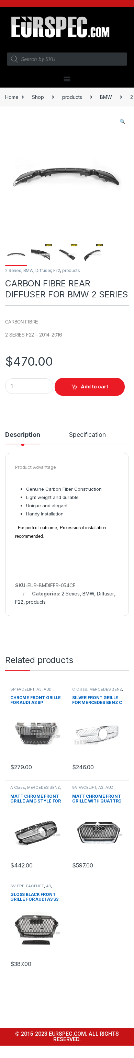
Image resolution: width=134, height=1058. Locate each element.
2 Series (13, 270)
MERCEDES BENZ (105, 689)
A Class (17, 787)
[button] (67, 78)
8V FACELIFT (84, 787)
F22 (56, 270)
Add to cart (94, 386)
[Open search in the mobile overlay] (67, 59)
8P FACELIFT (22, 689)
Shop (38, 97)
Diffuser (43, 270)
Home (11, 97)
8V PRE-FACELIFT (27, 886)
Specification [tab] (87, 435)
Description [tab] (22, 435)
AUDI (48, 689)
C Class (79, 689)
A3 (39, 689)
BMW (106, 97)
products (72, 97)
